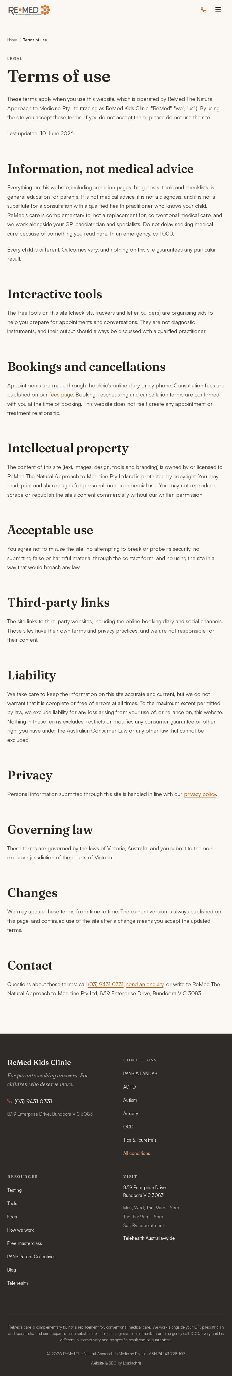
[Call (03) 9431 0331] (203, 9)
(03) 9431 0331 (106, 984)
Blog (11, 1270)
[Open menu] (218, 9)
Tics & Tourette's (139, 1140)
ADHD (129, 1087)
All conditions (136, 1153)
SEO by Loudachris (125, 1363)
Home (12, 39)
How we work (20, 1230)
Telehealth (17, 1283)
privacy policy (200, 794)
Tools (12, 1203)
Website (97, 1363)
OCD (128, 1127)
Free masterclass (24, 1243)
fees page (61, 394)
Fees (12, 1217)
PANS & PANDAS (140, 1073)
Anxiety (130, 1113)
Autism (130, 1100)
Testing (14, 1190)
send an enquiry (144, 984)
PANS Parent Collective (30, 1256)
